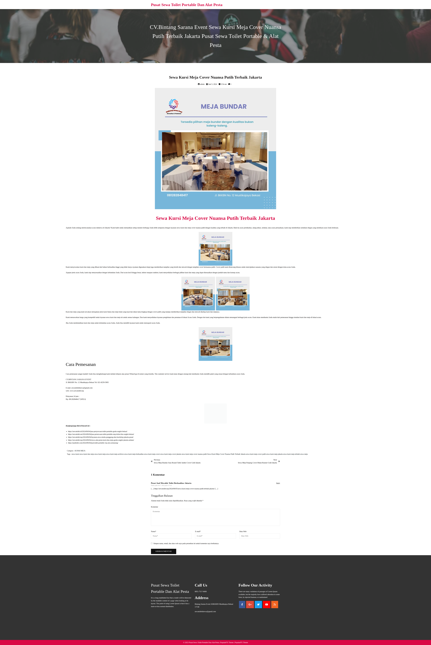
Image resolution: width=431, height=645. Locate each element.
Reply (278, 485)
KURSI (78, 453)
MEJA (83, 453)
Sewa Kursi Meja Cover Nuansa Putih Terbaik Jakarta (226, 456)
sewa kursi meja (100, 456)
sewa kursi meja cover (152, 456)
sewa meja (304, 456)
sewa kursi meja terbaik (291, 456)
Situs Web (242, 534)
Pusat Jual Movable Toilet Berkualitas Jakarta (171, 485)
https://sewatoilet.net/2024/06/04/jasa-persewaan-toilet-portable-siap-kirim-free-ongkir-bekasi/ (101, 436)
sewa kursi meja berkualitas (134, 456)
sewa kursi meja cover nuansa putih (194, 456)
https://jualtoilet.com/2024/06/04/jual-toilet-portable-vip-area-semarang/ (93, 445)
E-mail (198, 534)
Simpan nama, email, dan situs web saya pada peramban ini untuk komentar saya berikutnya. (186, 546)
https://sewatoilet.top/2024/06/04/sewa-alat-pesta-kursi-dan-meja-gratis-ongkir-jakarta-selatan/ (101, 442)
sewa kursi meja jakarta (274, 456)
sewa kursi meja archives (115, 456)
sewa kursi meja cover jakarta (171, 456)
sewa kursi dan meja (87, 456)
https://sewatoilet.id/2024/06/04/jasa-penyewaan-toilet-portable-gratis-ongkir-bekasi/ (97, 434)
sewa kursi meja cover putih (256, 456)
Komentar (154, 509)
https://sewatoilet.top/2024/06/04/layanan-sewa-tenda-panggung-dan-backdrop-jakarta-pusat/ (100, 439)
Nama (153, 534)
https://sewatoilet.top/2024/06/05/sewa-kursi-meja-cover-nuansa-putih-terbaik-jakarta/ (184, 491)
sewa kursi (76, 456)
